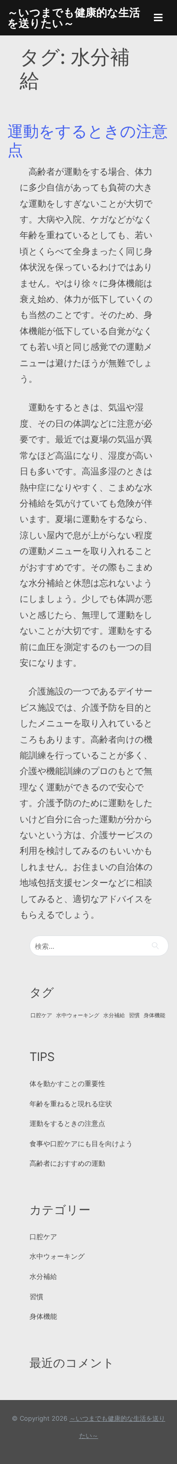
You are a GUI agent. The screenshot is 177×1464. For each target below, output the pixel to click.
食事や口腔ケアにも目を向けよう (81, 1143)
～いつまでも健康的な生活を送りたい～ (73, 18)
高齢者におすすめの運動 (67, 1163)
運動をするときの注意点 (87, 140)
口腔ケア (41, 1015)
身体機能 (154, 1015)
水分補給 (114, 1015)
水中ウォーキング (77, 1015)
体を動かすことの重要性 (67, 1083)
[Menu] (158, 18)
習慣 (134, 1015)
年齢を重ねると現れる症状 (71, 1103)
